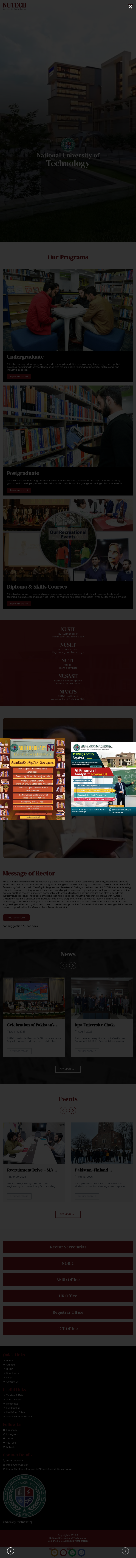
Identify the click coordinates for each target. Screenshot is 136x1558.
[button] (125, 1550)
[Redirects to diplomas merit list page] (100, 779)
